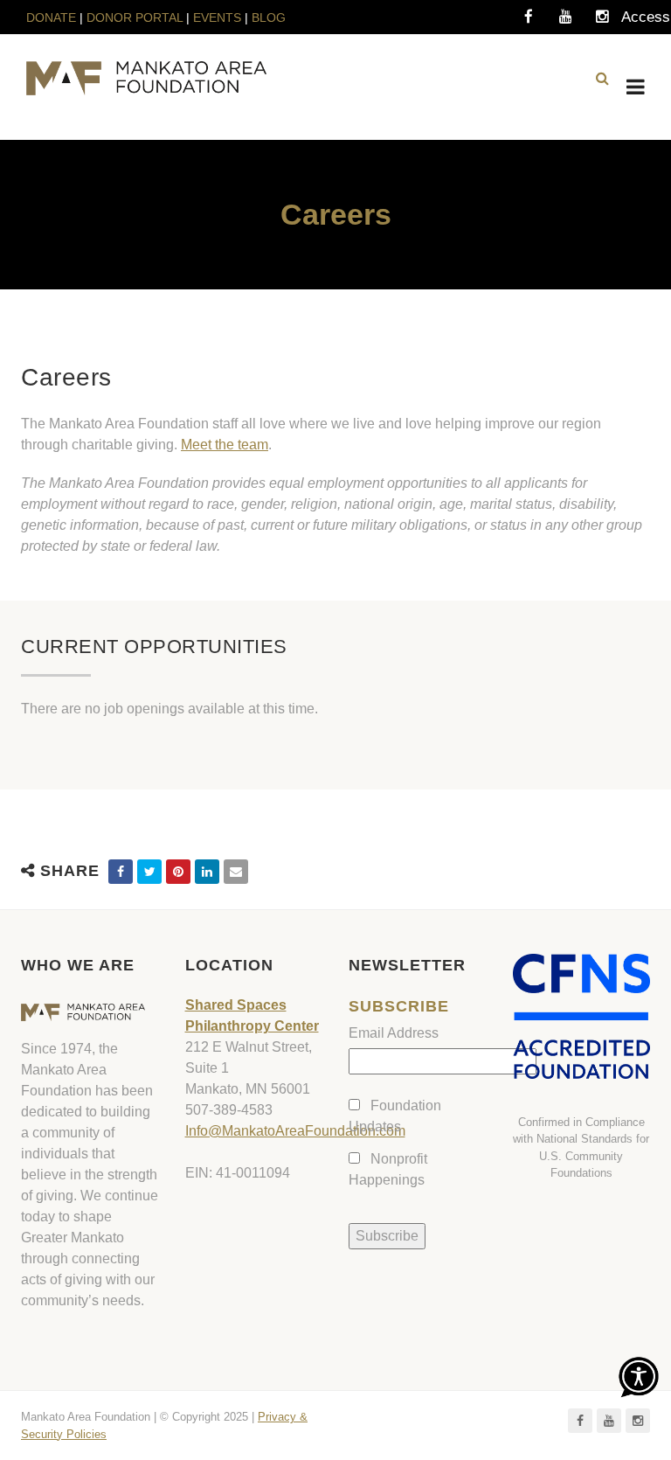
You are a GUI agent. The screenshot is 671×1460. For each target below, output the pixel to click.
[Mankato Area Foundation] (146, 78)
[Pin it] (178, 871)
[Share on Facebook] (120, 871)
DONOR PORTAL (134, 17)
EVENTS (217, 17)
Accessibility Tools (638, 22)
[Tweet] (149, 871)
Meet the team (224, 444)
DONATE (53, 17)
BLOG (269, 17)
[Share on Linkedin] (207, 871)
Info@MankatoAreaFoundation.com (295, 1130)
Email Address (394, 1032)
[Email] (236, 871)
